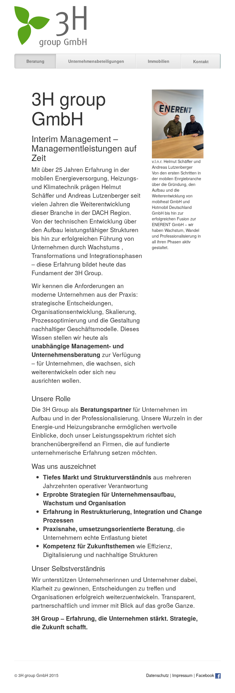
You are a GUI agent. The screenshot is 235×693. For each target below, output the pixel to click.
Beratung (35, 61)
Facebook (205, 675)
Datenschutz (157, 675)
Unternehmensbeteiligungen (96, 61)
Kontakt (201, 61)
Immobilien (158, 61)
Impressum (182, 675)
